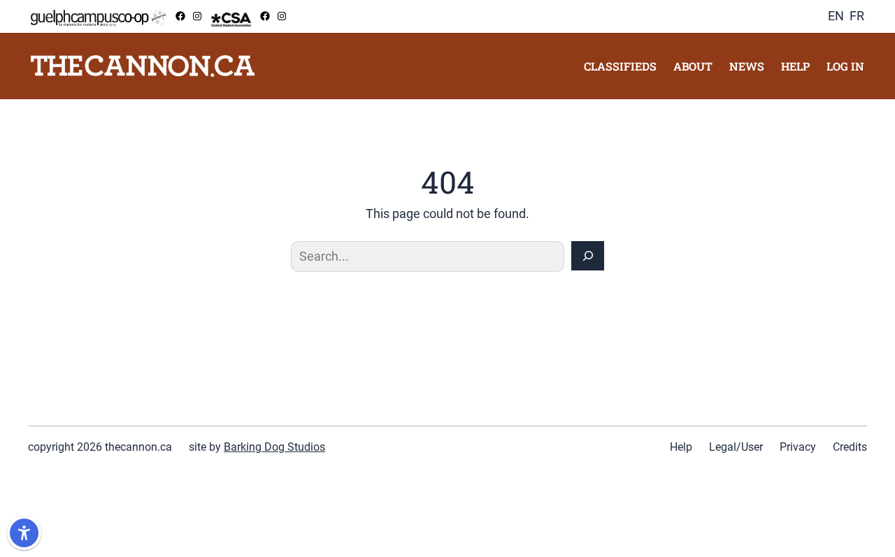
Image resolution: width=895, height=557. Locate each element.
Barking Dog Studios (274, 447)
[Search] (587, 255)
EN (836, 15)
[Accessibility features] (24, 533)
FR (857, 15)
